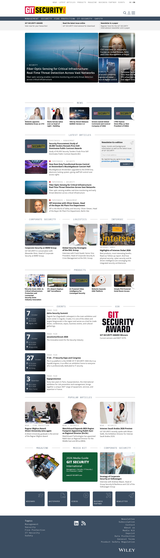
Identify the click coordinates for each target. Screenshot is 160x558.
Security (46, 18)
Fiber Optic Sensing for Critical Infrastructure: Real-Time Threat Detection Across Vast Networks (61, 71)
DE (130, 2)
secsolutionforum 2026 (57, 337)
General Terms (126, 539)
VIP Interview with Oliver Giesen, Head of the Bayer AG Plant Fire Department (67, 204)
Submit (126, 164)
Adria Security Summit (57, 313)
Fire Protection (64, 18)
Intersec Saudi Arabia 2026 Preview (116, 428)
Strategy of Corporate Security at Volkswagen (111, 477)
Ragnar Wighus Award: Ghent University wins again (38, 429)
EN (134, 2)
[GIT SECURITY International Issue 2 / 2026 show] (47, 467)
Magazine (92, 2)
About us (129, 527)
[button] (24, 116)
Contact (130, 525)
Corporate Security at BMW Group (40, 248)
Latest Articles (67, 2)
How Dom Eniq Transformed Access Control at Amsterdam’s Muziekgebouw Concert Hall (69, 165)
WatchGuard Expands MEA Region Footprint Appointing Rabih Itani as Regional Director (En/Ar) (78, 430)
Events (121, 2)
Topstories (54, 141)
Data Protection (125, 536)
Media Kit (129, 530)
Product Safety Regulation (118, 542)
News (55, 2)
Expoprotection (54, 378)
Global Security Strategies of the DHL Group (74, 249)
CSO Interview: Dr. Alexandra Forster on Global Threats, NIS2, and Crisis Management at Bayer (114, 52)
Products (81, 2)
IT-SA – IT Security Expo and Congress (64, 358)
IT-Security (84, 18)
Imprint (130, 533)
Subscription (127, 522)
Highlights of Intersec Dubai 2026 (115, 250)
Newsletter (128, 519)
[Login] (129, 13)
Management (32, 18)
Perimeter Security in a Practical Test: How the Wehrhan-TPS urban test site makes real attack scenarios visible (114, 76)
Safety (99, 18)
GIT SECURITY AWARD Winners (114, 335)
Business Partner (107, 2)
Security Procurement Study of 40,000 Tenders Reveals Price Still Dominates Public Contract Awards (65, 146)
